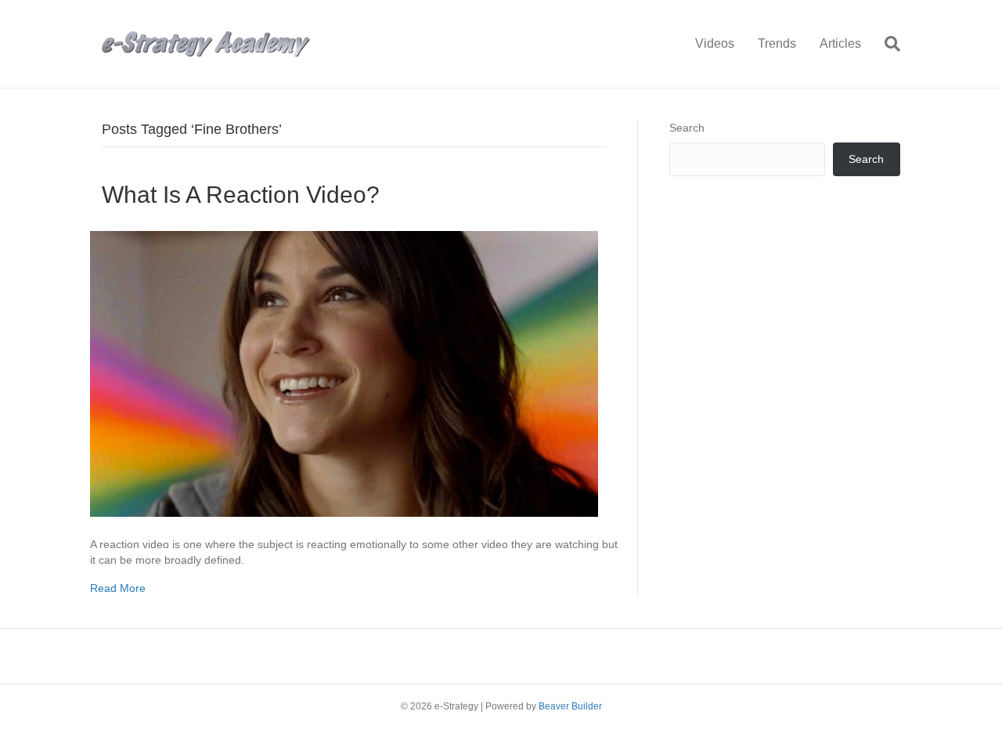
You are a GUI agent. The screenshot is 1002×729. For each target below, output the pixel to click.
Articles (840, 43)
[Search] (886, 44)
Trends (777, 43)
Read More (118, 588)
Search (687, 127)
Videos (714, 43)
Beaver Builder (570, 706)
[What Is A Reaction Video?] (344, 372)
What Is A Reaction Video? (241, 195)
